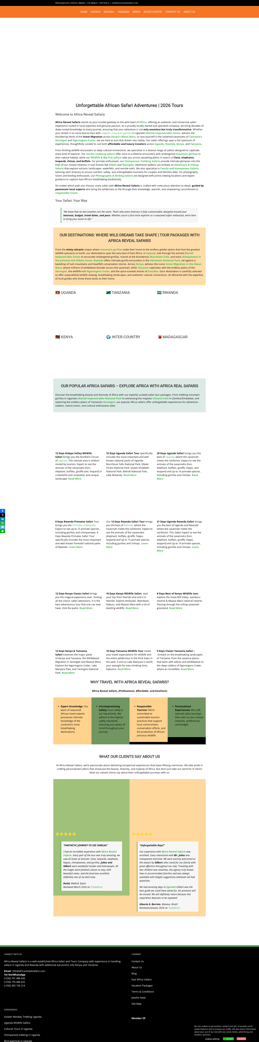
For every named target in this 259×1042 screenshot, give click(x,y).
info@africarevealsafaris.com (125, 3)
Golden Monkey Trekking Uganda (23, 1016)
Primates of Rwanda (83, 525)
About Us (137, 967)
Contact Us (138, 961)
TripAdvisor (97, 887)
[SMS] (2, 531)
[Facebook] (2, 511)
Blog (134, 973)
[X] (2, 515)
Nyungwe (128, 164)
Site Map (136, 1003)
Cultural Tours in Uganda (18, 1028)
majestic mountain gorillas (116, 133)
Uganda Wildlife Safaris (17, 1022)
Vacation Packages (142, 985)
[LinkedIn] (2, 519)
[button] (199, 12)
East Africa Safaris (142, 979)
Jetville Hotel (139, 997)
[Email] (2, 527)
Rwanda (128, 525)
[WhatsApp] (2, 523)
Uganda (62, 460)
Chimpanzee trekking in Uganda (22, 1034)
